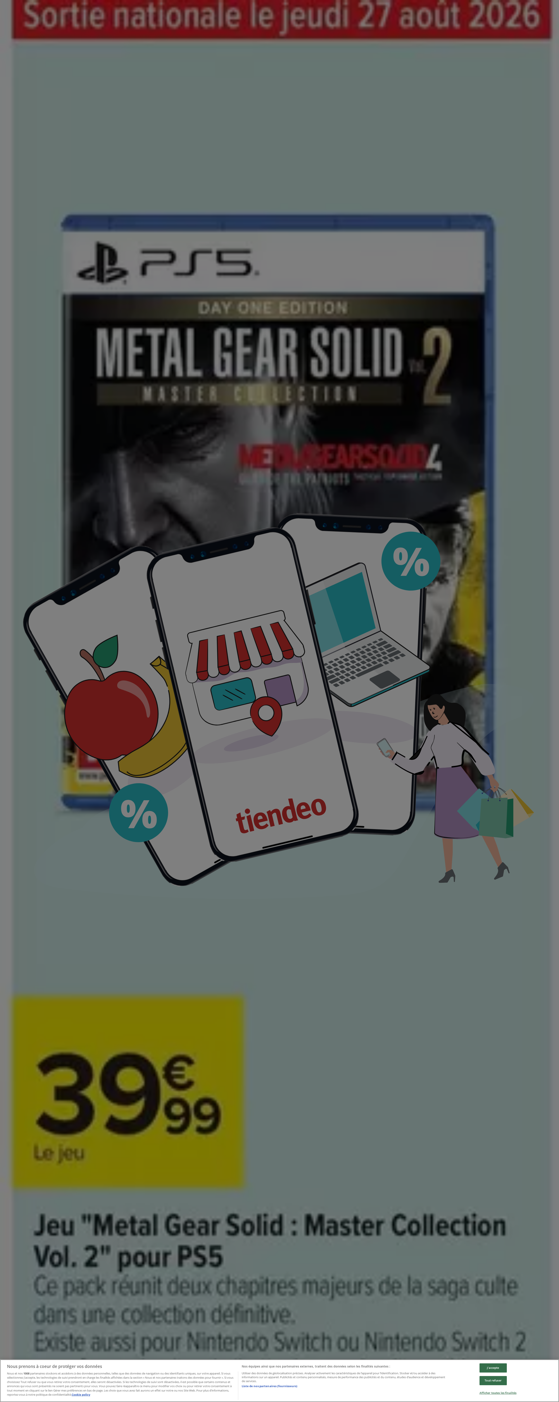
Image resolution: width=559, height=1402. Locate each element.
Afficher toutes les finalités (498, 1393)
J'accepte (493, 1368)
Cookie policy (81, 1395)
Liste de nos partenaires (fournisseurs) (269, 1386)
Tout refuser (493, 1380)
